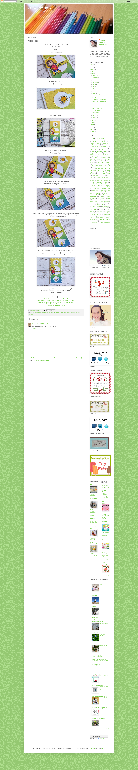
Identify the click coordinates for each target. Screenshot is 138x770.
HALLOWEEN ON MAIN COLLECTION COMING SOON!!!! (105, 515)
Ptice (100, 608)
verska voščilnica (104, 216)
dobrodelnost (101, 198)
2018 (92, 127)
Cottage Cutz (104, 146)
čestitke (108, 221)
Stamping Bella (106, 188)
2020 (92, 122)
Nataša (34, 323)
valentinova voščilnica (105, 212)
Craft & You (92, 148)
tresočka (92, 212)
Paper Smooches (105, 179)
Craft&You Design (94, 149)
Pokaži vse (96, 555)
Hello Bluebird (105, 157)
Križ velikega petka (97, 104)
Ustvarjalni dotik (101, 191)
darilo (101, 196)
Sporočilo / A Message (97, 656)
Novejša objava (32, 358)
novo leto (100, 204)
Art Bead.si (103, 141)
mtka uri (94, 583)
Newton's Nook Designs (102, 177)
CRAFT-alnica (95, 145)
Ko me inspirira (106, 162)
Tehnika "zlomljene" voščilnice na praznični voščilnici (93, 512)
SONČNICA (93, 553)
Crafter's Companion (105, 149)
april (94, 93)
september (95, 82)
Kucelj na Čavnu (95, 666)
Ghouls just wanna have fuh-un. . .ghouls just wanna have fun (105, 496)
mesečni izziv (93, 203)
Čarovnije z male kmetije (98, 644)
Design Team (94, 153)
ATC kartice (107, 140)
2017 (92, 129)
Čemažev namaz (103, 645)
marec (94, 115)
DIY (93, 151)
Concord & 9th (106, 144)
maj (94, 91)
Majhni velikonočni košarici (99, 99)
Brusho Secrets (106, 143)
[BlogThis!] (49, 310)
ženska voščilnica (95, 224)
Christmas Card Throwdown (99, 707)
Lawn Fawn (107, 165)
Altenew (94, 141)
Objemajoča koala (97, 108)
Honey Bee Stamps (95, 159)
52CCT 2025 (98, 140)
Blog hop (99, 143)
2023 (92, 71)
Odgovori (34, 328)
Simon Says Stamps (100, 186)
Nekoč (100, 597)
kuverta (96, 201)
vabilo (100, 584)
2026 (92, 65)
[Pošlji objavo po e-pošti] (47, 310)
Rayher (99, 185)
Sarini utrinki (95, 633)
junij (94, 88)
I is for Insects (102, 719)
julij (94, 86)
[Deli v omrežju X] (51, 310)
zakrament (102, 220)
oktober (95, 80)
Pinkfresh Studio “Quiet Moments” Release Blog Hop (105, 554)
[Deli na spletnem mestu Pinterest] (54, 310)
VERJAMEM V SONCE (97, 621)
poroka (94, 208)
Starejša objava (80, 358)
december (95, 75)
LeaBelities (95, 167)
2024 (92, 69)
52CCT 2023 (100, 138)
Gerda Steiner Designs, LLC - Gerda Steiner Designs (105, 489)
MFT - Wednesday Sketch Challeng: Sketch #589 (55, 298)
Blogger (103, 748)
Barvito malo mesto (39, 7)
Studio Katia (95, 190)
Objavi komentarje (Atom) (42, 360)
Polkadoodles (107, 180)
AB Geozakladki (96, 664)
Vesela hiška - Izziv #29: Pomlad (56, 305)
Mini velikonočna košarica (99, 95)
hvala (108, 198)
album (91, 195)
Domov (56, 358)
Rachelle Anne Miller (105, 183)
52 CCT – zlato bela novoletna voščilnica (93, 523)
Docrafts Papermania (103, 154)
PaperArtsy (92, 180)
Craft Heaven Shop (52, 312)
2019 (92, 125)
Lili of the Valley (99, 168)
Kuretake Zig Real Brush (96, 165)
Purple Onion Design (94, 183)
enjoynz (93, 748)
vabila (97, 212)
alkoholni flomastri (37, 312)
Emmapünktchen (93, 156)
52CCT (92, 138)
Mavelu (92, 173)
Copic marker (44, 312)
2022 (92, 73)
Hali (91, 484)
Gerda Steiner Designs (104, 156)
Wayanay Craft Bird (95, 193)
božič (95, 195)
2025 (92, 67)
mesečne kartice (105, 201)
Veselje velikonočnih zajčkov (99, 101)
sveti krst (106, 211)
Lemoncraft (92, 168)
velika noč (95, 214)
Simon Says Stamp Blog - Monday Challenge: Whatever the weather (55, 300)
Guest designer (96, 157)
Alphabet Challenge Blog (98, 718)
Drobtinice (94, 606)
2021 (92, 120)
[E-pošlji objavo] (44, 310)
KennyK (98, 162)
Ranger (93, 185)
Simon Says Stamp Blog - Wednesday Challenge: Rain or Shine (55, 302)
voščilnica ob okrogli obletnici (96, 217)
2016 (92, 131)
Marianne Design (102, 172)
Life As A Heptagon (97, 655)
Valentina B (103, 40)
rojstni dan (74, 312)
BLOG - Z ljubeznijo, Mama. (99, 659)
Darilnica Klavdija (102, 151)
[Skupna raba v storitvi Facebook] (52, 310)
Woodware (106, 193)
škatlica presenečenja (105, 222)
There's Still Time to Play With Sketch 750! (103, 688)
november (95, 77)
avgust (94, 84)
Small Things (95, 617)
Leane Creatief (104, 167)
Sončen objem (96, 110)
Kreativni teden (95, 164)
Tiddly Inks (103, 190)
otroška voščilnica (106, 206)
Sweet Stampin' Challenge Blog (100, 696)
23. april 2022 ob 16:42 (42, 323)
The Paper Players (96, 674)
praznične (103, 208)
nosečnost (92, 204)
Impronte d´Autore (100, 160)
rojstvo (102, 209)
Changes (94, 619)
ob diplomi (98, 206)
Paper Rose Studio (94, 179)
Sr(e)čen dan (95, 112)
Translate (102, 738)
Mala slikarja (95, 106)
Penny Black (99, 180)
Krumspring (105, 164)
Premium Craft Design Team (99, 182)
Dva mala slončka (103, 623)
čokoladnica (95, 222)
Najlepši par (69, 312)
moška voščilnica (102, 203)
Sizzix (108, 187)
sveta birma (99, 211)
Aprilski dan (95, 97)
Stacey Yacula (95, 188)
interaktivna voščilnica (98, 199)
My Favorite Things (61, 312)
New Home (104, 573)
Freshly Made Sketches (98, 685)
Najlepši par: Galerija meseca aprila (56, 304)
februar (95, 117)
